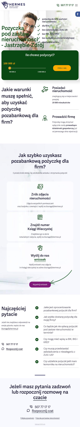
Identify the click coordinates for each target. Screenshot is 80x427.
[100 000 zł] (9, 68)
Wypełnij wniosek (40, 284)
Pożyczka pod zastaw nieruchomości (48, 418)
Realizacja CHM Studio (40, 424)
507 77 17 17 (12, 344)
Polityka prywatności (27, 418)
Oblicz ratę (62, 68)
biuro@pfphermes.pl (9, 329)
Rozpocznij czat (14, 349)
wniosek (40, 260)
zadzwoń (61, 387)
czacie (40, 397)
